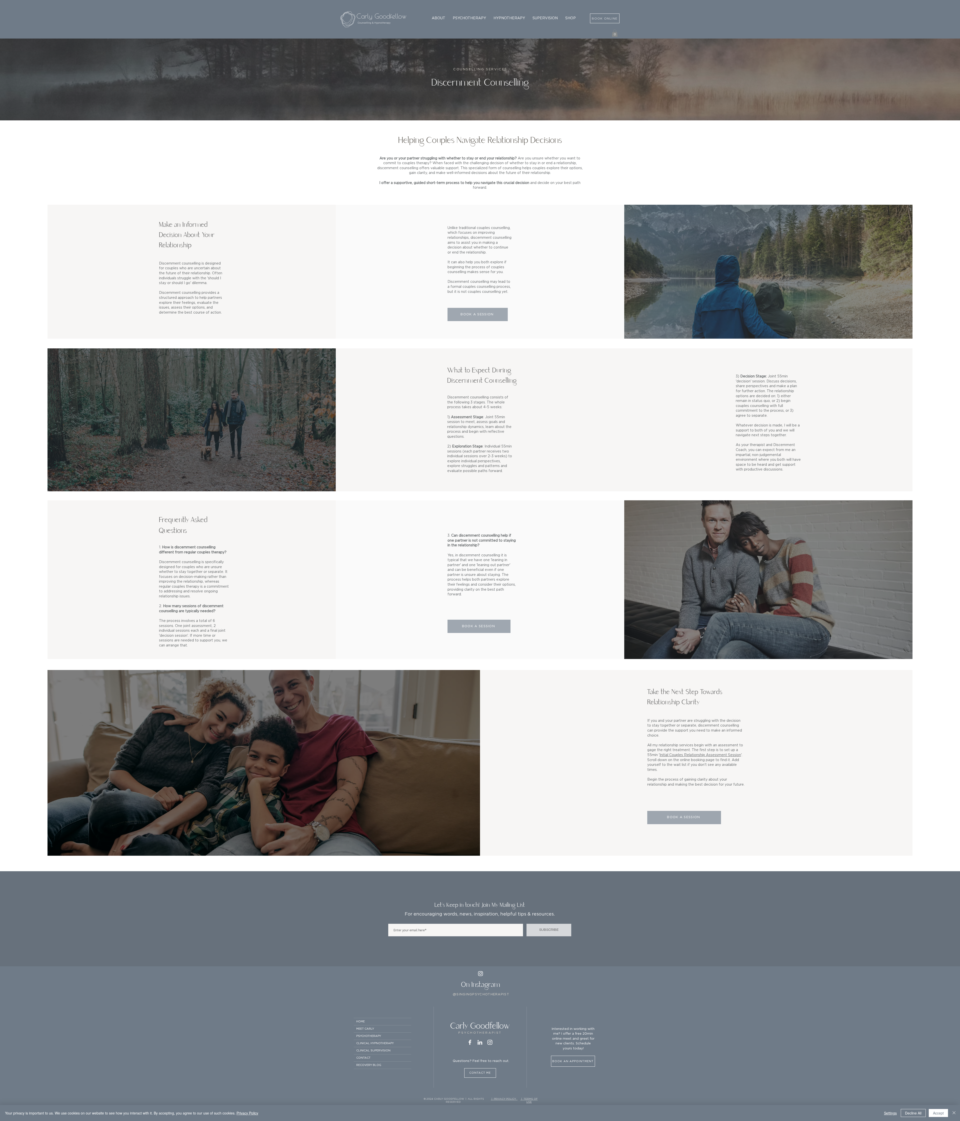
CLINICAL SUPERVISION (373, 1050)
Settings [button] (890, 1112)
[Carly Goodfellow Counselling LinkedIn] (479, 1042)
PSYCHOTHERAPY (368, 1036)
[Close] (954, 1113)
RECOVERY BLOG (368, 1065)
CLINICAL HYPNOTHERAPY (375, 1043)
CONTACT (363, 1057)
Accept (938, 1112)
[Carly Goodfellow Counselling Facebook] (469, 1042)
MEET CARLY (365, 1028)
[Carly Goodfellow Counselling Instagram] (489, 1042)
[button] (438, 18)
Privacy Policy (247, 1112)
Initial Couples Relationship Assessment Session (700, 755)
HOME (360, 1021)
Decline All (913, 1112)
